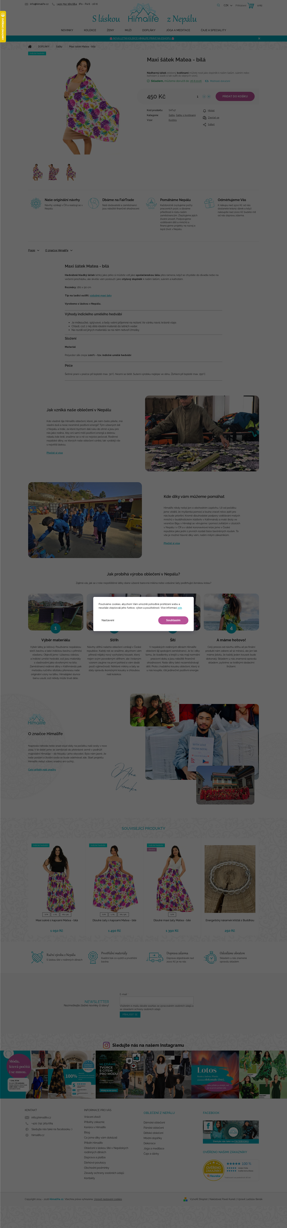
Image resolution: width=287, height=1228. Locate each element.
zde (180, 607)
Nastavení (108, 620)
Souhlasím (173, 620)
